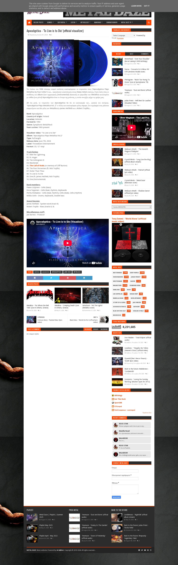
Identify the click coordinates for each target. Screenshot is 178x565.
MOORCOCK (117, 315)
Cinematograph (111, 22)
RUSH (129, 290)
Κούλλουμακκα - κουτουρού (124, 410)
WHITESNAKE (117, 281)
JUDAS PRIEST (135, 277)
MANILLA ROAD (118, 298)
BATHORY (136, 306)
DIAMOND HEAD (135, 285)
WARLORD (116, 290)
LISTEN (73, 22)
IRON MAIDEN (118, 277)
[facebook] (139, 550)
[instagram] (150, 550)
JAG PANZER (137, 302)
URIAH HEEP (134, 294)
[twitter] (142, 550)
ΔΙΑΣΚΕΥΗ (45, 272)
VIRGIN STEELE (138, 311)
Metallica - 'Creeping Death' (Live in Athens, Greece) (67, 306)
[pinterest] (148, 550)
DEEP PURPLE (134, 273)
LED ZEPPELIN (117, 294)
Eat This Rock (120, 399)
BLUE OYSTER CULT (119, 311)
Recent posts (38, 22)
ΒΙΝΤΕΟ (37, 272)
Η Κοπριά (118, 406)
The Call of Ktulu (37, 165)
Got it (147, 6)
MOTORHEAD (117, 273)
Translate (120, 38)
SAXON (132, 281)
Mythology (85, 22)
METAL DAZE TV (126, 22)
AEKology (118, 395)
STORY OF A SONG (119, 302)
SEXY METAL (61, 22)
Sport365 (118, 403)
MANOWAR (97, 22)
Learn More (136, 6)
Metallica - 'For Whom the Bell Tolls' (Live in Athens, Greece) (38, 306)
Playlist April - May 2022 (48, 536)
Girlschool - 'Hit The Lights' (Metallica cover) (92, 306)
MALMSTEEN (117, 285)
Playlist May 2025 (46, 525)
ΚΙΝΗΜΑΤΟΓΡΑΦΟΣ (119, 306)
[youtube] (145, 550)
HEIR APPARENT (136, 298)
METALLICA (77, 272)
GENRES (49, 22)
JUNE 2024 (67, 272)
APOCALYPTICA (56, 272)
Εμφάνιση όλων (147, 413)
